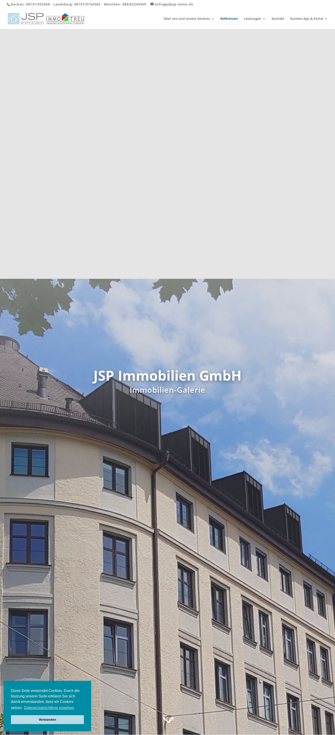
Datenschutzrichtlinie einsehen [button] (49, 708)
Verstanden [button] (47, 719)
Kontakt (278, 19)
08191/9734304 (87, 4)
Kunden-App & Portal (306, 19)
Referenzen (229, 19)
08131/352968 (38, 4)
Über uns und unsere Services (187, 19)
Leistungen (252, 19)
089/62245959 (134, 4)
